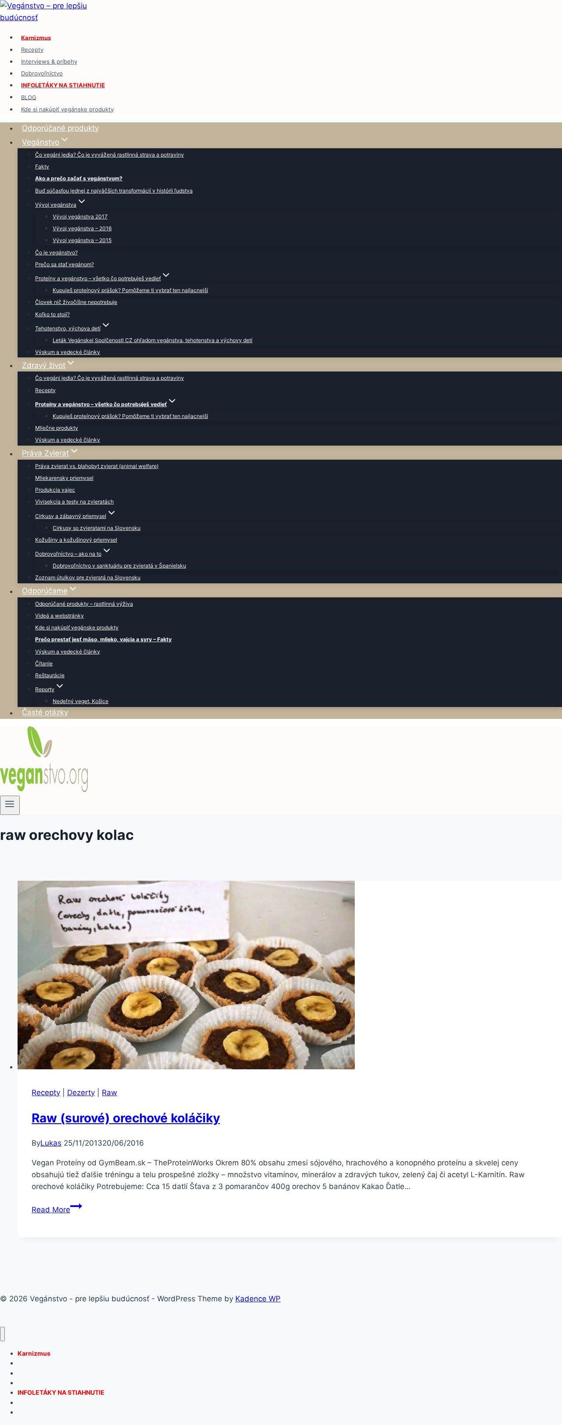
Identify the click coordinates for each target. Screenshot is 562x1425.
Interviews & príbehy (49, 61)
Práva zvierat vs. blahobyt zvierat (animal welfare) (97, 466)
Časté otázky (45, 712)
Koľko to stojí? (52, 314)
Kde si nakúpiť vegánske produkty (67, 109)
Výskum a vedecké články (67, 352)
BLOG (28, 96)
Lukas (50, 1143)
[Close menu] (2, 1334)
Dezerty (81, 1092)
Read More (57, 1209)
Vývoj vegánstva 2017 (80, 216)
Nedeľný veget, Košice (80, 701)
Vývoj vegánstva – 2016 (82, 228)
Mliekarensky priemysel (64, 478)
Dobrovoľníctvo (42, 73)
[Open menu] (10, 805)
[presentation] (290, 977)
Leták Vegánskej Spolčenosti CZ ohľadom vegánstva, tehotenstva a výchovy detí (152, 340)
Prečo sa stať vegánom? (64, 264)
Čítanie (44, 663)
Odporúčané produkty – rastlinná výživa (84, 603)
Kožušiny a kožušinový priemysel (76, 539)
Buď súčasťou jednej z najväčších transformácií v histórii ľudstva (114, 190)
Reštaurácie (50, 675)
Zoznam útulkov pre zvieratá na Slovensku (87, 577)
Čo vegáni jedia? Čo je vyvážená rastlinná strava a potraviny (109, 154)
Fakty (42, 166)
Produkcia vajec (55, 489)
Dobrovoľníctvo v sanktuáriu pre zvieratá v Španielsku (119, 565)
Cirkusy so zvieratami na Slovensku (96, 528)
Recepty (32, 49)
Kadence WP (258, 1298)
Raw (109, 1092)
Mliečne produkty (56, 428)
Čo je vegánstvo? (56, 252)
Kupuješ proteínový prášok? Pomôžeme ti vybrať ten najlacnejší (130, 290)
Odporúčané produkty (60, 128)
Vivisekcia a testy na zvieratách (74, 501)
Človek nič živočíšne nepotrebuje (76, 302)
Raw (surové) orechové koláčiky (126, 1118)
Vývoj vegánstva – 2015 (82, 240)
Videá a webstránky (59, 615)
